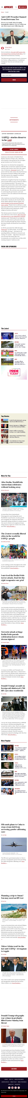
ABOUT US (11, 1079)
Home (2, 12)
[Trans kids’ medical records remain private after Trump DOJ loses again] (7, 344)
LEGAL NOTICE (17, 1084)
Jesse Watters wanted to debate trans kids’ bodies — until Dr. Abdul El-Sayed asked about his (20, 750)
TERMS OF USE (10, 1084)
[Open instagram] (19, 1088)
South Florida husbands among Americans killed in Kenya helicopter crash (17, 421)
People (16, 754)
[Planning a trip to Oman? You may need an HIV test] (14, 911)
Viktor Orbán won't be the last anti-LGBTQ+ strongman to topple (14, 948)
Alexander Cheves (5, 583)
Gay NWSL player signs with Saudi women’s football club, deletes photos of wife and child (21, 355)
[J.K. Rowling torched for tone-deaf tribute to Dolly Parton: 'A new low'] (7, 756)
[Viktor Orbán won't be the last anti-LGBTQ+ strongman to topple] (14, 964)
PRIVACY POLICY (13, 1082)
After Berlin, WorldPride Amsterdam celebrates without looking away (12, 484)
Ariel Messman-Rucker (6, 541)
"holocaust (4, 229)
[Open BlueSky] (12, 1088)
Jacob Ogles (4, 693)
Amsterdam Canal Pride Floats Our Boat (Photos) (17, 436)
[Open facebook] (9, 1088)
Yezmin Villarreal (9, 47)
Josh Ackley (4, 954)
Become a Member (14, 149)
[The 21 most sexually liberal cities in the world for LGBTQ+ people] (14, 551)
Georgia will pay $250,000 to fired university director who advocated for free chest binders (20, 364)
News (16, 350)
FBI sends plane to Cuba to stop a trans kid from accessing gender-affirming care (13, 828)
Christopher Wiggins (5, 642)
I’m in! (14, 80)
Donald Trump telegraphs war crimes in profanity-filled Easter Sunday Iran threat (12, 1019)
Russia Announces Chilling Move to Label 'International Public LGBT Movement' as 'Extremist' (17, 427)
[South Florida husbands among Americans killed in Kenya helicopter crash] (4, 421)
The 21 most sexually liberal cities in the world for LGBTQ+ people (13, 536)
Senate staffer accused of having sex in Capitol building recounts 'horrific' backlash (17, 432)
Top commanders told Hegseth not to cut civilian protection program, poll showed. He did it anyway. (21, 785)
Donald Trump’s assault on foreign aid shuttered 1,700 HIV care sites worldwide (13, 688)
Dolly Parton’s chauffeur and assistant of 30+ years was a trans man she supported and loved (20, 767)
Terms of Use (3, 1092)
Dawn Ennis (4, 901)
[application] (14, 372)
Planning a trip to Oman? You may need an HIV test (12, 896)
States (16, 333)
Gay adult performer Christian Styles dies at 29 (21, 792)
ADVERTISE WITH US (5, 1082)
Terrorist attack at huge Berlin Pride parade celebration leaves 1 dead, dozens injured (12, 636)
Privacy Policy (22, 1090)
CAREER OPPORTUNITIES (19, 1079)
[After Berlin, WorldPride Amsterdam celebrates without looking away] (14, 500)
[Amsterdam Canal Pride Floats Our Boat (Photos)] (4, 436)
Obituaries (17, 788)
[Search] (16, 7)
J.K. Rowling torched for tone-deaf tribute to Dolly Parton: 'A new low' (21, 758)
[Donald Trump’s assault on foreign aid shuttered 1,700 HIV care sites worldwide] (14, 703)
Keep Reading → (11, 526)
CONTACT (6, 1079)
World (6, 12)
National (17, 342)
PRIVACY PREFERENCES (22, 1082)
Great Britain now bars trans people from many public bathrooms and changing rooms (18, 442)
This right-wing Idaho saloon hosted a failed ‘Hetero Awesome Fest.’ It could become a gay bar (20, 776)
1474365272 (14, 120)
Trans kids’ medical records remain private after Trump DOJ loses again (20, 346)
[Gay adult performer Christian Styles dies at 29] (7, 791)
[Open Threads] (15, 1088)
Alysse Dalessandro (5, 490)
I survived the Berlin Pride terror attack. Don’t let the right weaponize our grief (13, 578)
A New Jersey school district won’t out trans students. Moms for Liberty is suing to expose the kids (21, 338)
